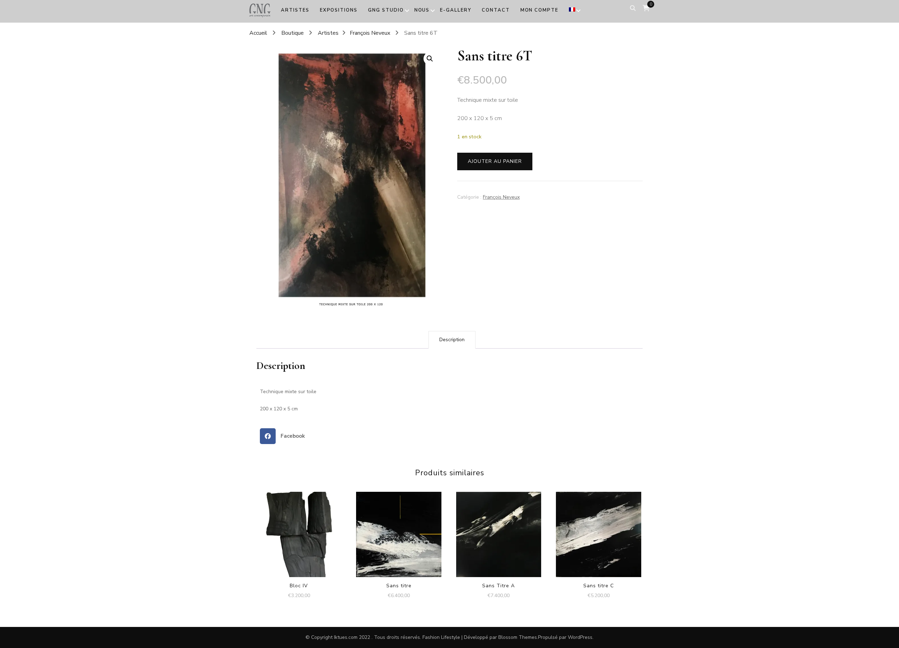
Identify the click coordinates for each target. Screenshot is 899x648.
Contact (496, 10)
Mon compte (539, 10)
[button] (430, 58)
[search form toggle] (633, 8)
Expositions (338, 10)
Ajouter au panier (495, 161)
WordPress (580, 637)
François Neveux (501, 197)
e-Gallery (455, 10)
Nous (422, 10)
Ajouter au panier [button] (299, 528)
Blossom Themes (517, 637)
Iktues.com (345, 637)
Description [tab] (452, 339)
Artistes (295, 10)
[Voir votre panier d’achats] (646, 8)
